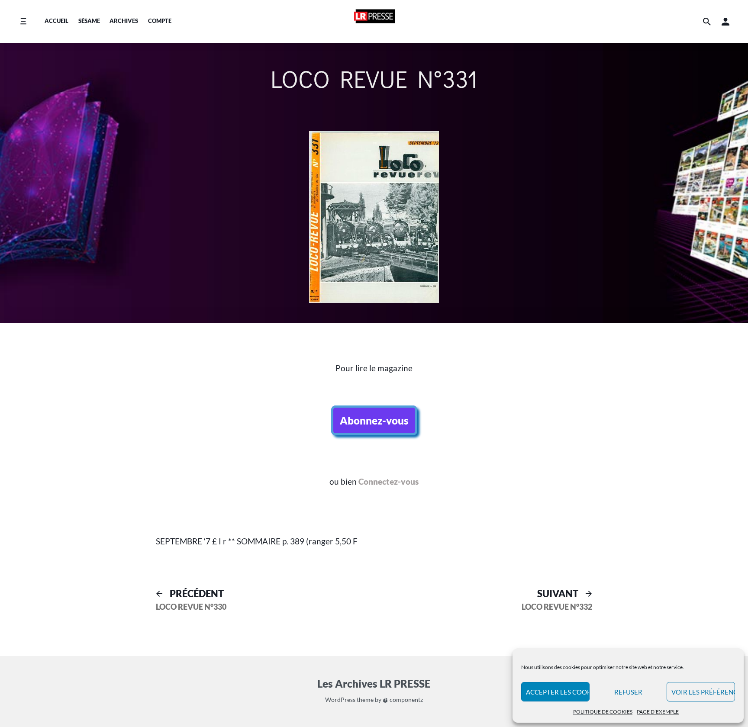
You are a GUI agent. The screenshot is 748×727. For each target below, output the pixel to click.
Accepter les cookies (558, 692)
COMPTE (159, 20)
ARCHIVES (124, 20)
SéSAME (89, 20)
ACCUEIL (56, 20)
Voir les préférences (703, 692)
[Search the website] (707, 21)
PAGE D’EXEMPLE (658, 711)
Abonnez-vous (374, 420)
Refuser (628, 692)
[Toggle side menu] (23, 21)
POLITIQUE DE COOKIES (602, 711)
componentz (405, 699)
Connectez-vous (388, 481)
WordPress (340, 699)
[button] (725, 21)
